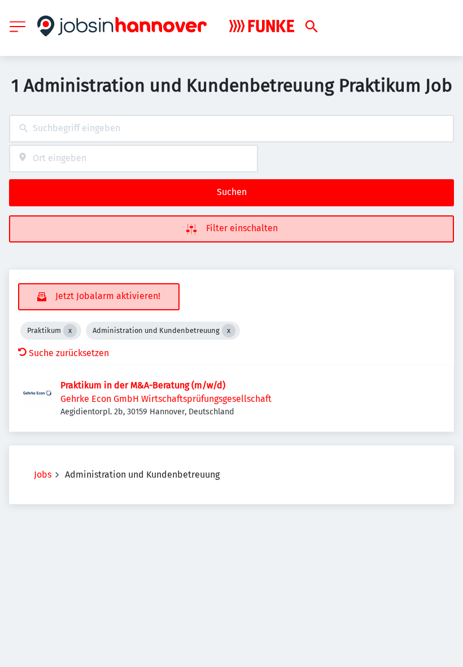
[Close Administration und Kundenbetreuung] (228, 330)
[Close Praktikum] (70, 330)
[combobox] (231, 128)
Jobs (42, 474)
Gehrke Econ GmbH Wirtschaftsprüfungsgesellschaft (166, 398)
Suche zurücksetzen (69, 353)
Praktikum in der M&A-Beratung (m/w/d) (142, 385)
